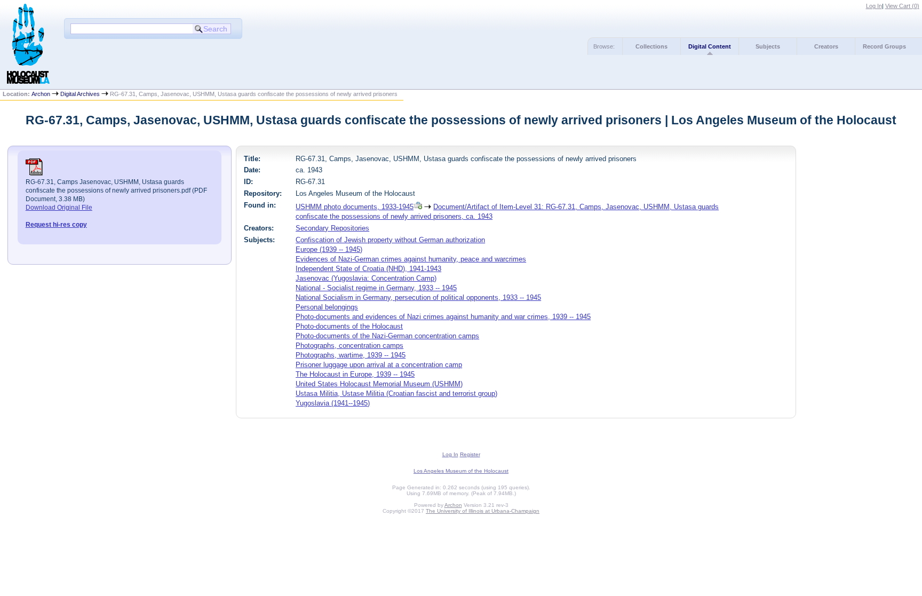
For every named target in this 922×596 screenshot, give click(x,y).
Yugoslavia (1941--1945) (333, 403)
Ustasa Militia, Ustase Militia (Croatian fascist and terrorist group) (396, 394)
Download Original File (59, 207)
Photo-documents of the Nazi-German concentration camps (387, 336)
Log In (874, 6)
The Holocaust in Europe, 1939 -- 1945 (355, 374)
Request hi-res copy (56, 224)
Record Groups (884, 46)
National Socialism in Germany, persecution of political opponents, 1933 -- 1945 (418, 297)
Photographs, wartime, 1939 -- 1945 (351, 355)
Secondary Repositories (332, 228)
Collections (651, 46)
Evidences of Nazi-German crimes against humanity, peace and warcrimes (411, 259)
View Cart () (902, 6)
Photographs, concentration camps (349, 345)
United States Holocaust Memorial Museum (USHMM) (379, 384)
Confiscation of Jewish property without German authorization (390, 240)
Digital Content (709, 46)
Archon (40, 94)
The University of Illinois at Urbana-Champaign (482, 511)
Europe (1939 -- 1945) (329, 249)
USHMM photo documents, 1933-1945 (355, 207)
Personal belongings (327, 307)
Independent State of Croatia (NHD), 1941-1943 (368, 269)
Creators (826, 46)
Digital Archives (80, 94)
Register (470, 454)
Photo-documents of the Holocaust (349, 326)
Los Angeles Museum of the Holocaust (461, 471)
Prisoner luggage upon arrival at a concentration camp (379, 365)
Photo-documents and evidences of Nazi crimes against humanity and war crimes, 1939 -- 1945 (443, 317)
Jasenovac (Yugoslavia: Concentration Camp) (366, 278)
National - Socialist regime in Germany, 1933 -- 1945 (376, 288)
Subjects (768, 46)
